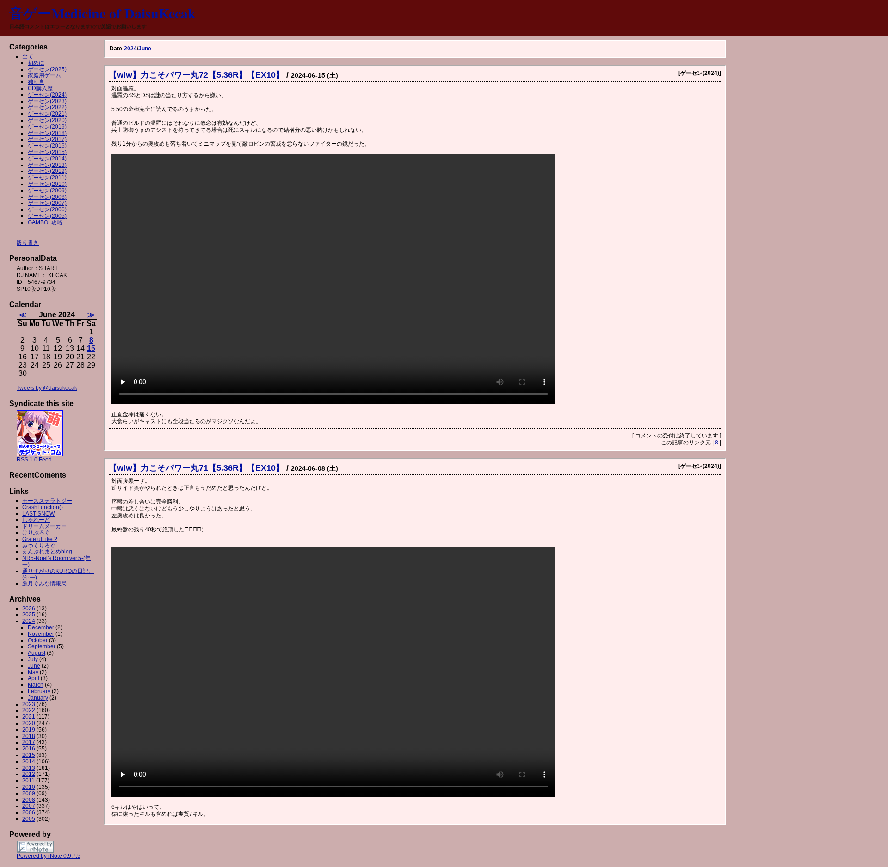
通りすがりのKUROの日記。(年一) (58, 574)
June (144, 48)
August (36, 653)
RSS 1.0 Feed (34, 459)
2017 (28, 742)
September (42, 646)
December (41, 627)
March (35, 685)
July (33, 659)
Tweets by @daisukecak (47, 388)
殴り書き (28, 243)
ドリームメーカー (44, 526)
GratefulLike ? (39, 539)
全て (27, 56)
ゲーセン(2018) (47, 133)
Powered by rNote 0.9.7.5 (48, 856)
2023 (28, 704)
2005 (28, 819)
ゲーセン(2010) (47, 184)
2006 (28, 812)
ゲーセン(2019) (47, 126)
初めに (36, 63)
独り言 (36, 82)
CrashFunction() (42, 507)
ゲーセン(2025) (47, 69)
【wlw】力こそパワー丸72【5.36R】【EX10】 (196, 75)
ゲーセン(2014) (47, 158)
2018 (28, 736)
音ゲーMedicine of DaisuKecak (102, 13)
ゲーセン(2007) (47, 203)
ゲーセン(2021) (47, 114)
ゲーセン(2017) (47, 139)
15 (91, 348)
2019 (28, 729)
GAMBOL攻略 (45, 222)
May (33, 672)
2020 (28, 723)
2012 (28, 774)
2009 (28, 793)
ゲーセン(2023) (47, 101)
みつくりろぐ (39, 545)
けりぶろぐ (36, 532)
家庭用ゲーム (44, 75)
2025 (28, 614)
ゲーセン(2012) (47, 171)
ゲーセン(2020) (47, 120)
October (38, 640)
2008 (28, 800)
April (33, 678)
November (41, 634)
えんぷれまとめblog (47, 551)
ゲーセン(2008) (47, 197)
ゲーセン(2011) (47, 177)
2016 (28, 748)
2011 (28, 780)
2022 (28, 710)
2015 (28, 755)
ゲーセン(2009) (47, 190)
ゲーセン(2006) (47, 209)
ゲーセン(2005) (47, 216)
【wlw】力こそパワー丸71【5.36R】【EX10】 (196, 468)
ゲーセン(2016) (47, 145)
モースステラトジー (47, 501)
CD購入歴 (40, 88)
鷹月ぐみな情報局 (44, 583)
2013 (28, 768)
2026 (28, 608)
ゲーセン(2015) (47, 152)
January (38, 698)
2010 (28, 787)
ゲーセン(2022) (47, 107)
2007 (28, 806)
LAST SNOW (38, 513)
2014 (28, 761)
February (39, 691)
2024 (130, 48)
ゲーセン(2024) (47, 95)
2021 (28, 716)
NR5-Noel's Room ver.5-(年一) (56, 561)
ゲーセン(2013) (47, 165)
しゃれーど (36, 520)
